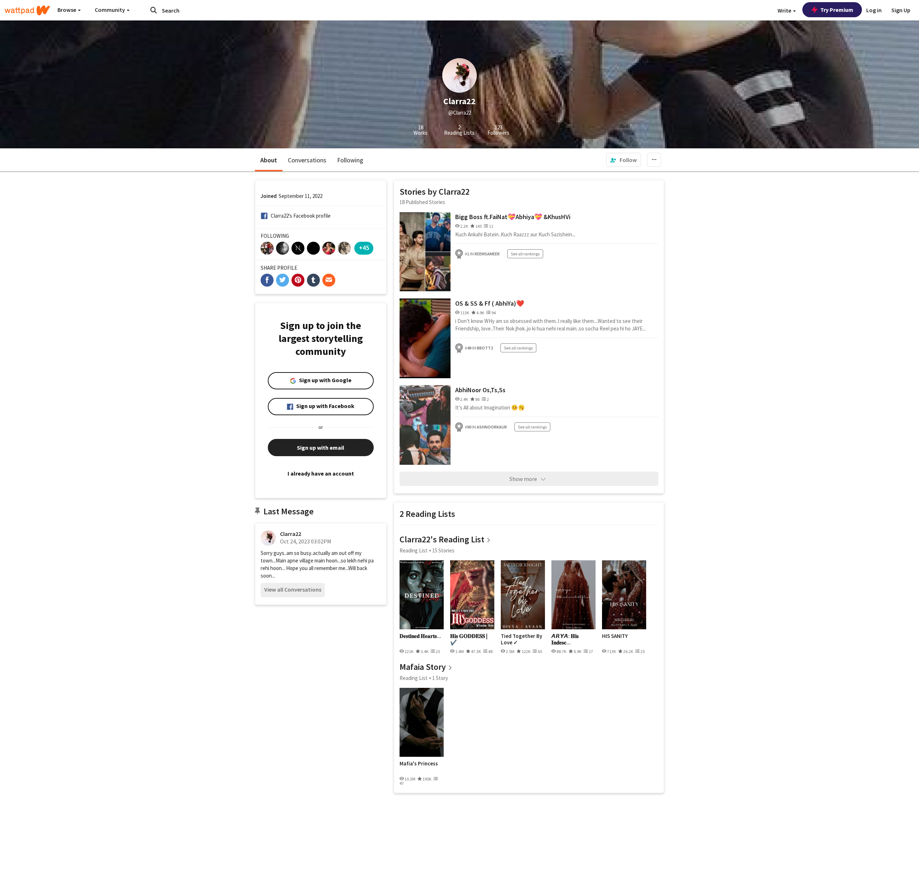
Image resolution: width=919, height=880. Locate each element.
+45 (364, 248)
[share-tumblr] (313, 280)
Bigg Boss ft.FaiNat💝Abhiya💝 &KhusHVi (512, 217)
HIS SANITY (615, 636)
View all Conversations (292, 589)
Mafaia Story (423, 666)
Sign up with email (320, 447)
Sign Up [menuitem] (900, 10)
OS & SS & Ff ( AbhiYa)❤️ (489, 303)
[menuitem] (623, 160)
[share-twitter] (282, 280)
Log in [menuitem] (874, 10)
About (268, 160)
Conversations (307, 160)
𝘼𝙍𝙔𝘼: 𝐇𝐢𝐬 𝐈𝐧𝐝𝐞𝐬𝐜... (565, 639)
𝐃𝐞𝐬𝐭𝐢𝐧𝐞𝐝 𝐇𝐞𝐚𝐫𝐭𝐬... (420, 636)
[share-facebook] (267, 280)
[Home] (27, 10)
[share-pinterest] (297, 280)
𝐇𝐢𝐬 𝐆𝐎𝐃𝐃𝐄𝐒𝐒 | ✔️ (469, 639)
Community (110, 9)
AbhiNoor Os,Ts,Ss (480, 390)
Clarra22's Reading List (442, 539)
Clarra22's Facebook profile (301, 215)
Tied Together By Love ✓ (521, 639)
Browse (67, 9)
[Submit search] (153, 10)
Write (785, 10)
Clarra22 (290, 534)
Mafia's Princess (419, 763)
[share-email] (328, 280)
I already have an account (321, 473)
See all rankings (525, 253)
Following (350, 160)
